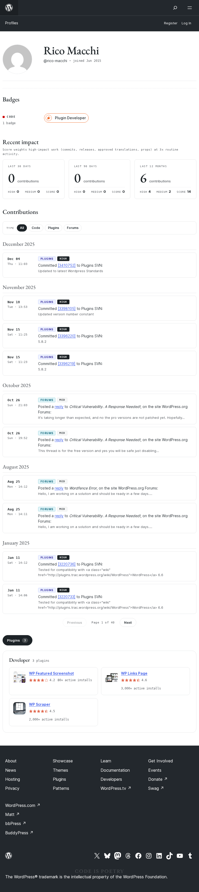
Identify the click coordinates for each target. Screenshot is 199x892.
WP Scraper (39, 704)
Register (170, 23)
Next (128, 622)
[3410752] (67, 265)
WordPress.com (22, 805)
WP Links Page (134, 673)
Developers (111, 779)
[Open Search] (175, 8)
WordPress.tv (116, 788)
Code (36, 228)
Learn (106, 760)
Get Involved (160, 760)
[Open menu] (190, 8)
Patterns (61, 788)
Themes (60, 770)
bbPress (15, 823)
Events (154, 770)
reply (59, 406)
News (10, 770)
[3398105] (67, 308)
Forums (73, 228)
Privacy (12, 788)
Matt (12, 814)
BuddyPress (19, 832)
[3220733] (66, 596)
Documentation (115, 770)
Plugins (53, 228)
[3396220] (67, 336)
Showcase (63, 760)
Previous (74, 622)
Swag (156, 788)
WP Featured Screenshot (51, 673)
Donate (158, 779)
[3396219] (66, 363)
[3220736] (67, 564)
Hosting (12, 779)
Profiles (11, 23)
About (11, 760)
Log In (186, 23)
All (22, 228)
